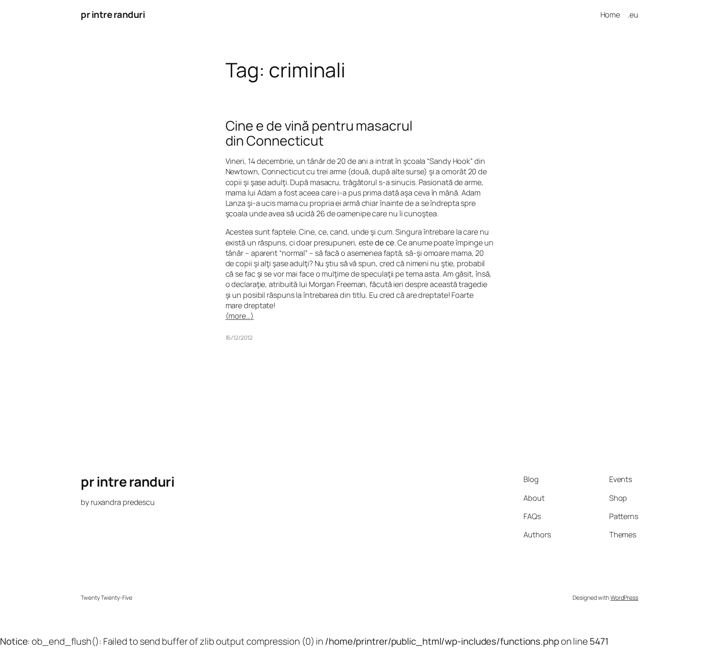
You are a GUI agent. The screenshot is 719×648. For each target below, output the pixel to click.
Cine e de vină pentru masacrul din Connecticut (319, 133)
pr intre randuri (113, 14)
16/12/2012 (239, 337)
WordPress (624, 597)
